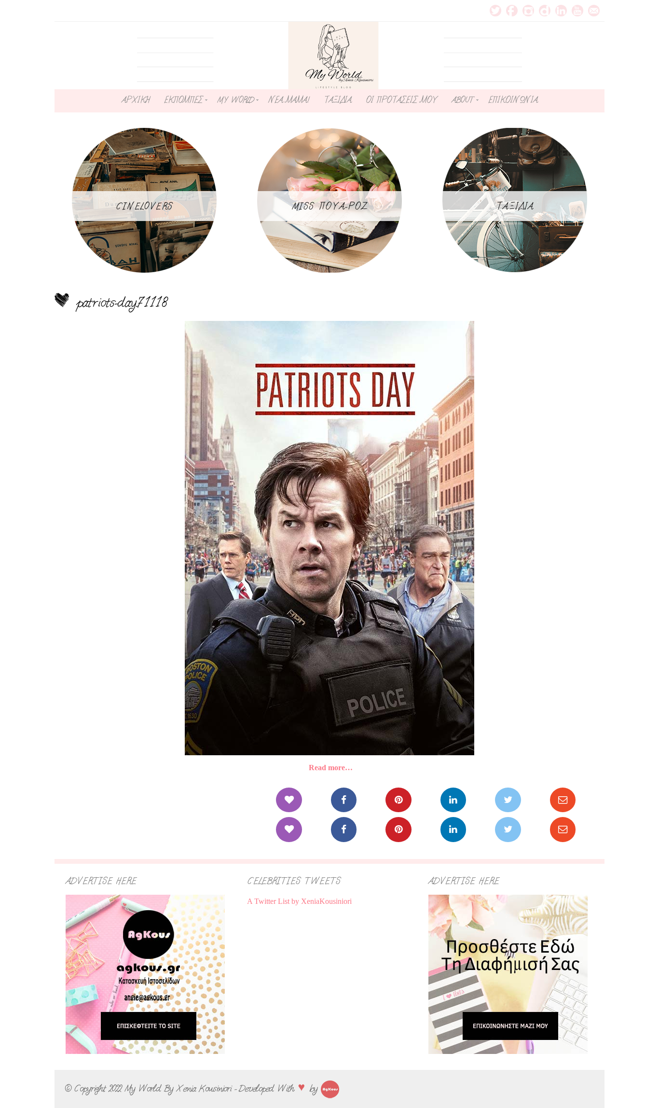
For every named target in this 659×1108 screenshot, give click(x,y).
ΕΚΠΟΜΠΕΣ (183, 100)
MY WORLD (235, 100)
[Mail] (563, 800)
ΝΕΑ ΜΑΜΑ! (288, 100)
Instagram (528, 10)
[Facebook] (344, 800)
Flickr (544, 10)
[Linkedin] (453, 800)
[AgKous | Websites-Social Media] (330, 1088)
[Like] (289, 800)
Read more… (331, 767)
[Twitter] (508, 800)
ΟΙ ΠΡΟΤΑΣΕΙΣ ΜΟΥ (401, 100)
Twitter (495, 10)
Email (594, 10)
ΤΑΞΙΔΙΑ (337, 100)
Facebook (512, 10)
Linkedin (561, 10)
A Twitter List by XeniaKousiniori (299, 901)
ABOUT (463, 100)
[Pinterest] (398, 800)
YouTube (577, 10)
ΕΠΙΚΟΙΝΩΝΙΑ (512, 100)
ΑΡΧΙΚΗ (136, 100)
